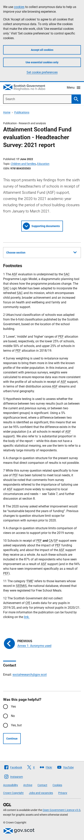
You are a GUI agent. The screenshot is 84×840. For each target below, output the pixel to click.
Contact (42, 785)
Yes (13, 706)
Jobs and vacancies (41, 792)
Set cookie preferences (42, 72)
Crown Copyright (13, 792)
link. (26, 617)
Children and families (23, 163)
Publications (21, 112)
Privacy (62, 792)
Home (6, 112)
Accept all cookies (42, 49)
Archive (27, 785)
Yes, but (16, 725)
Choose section (15, 252)
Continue (12, 738)
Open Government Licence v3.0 (61, 810)
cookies (19, 7)
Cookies (57, 785)
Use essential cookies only (42, 62)
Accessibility (10, 785)
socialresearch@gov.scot (30, 674)
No (13, 716)
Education (43, 163)
